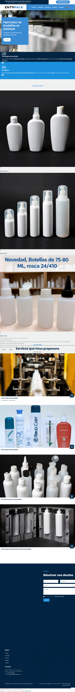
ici (29, 347)
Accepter (3, 349)
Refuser (11, 349)
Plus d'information (37, 352)
